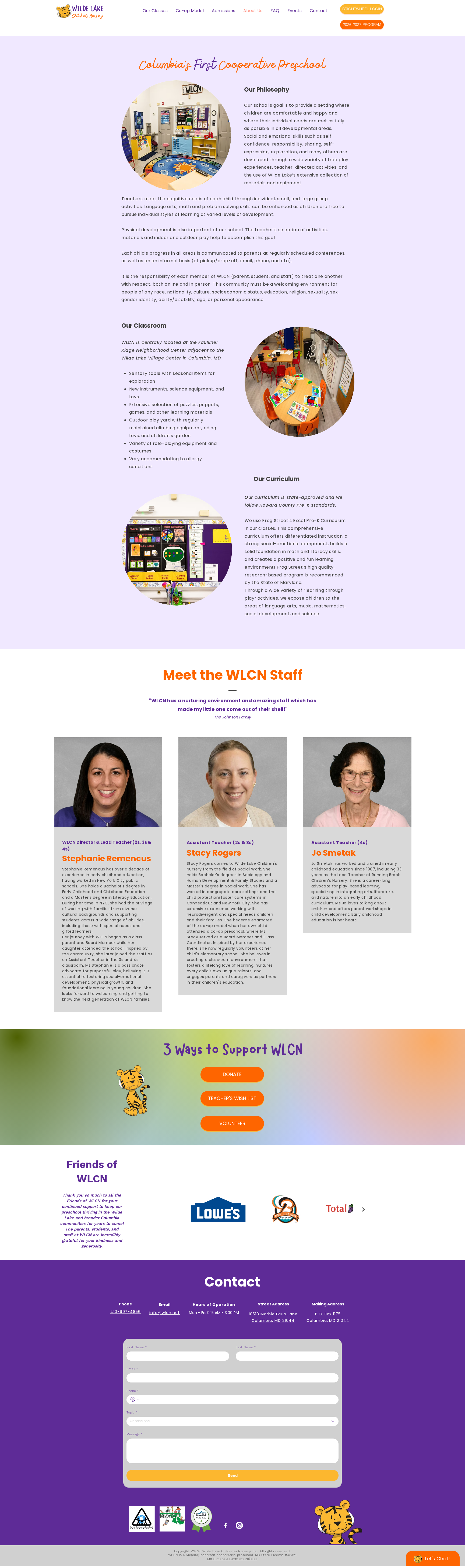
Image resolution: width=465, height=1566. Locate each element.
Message (134, 1434)
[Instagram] (239, 1525)
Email (132, 1369)
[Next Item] (363, 1209)
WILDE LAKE (87, 7)
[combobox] (232, 1421)
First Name (136, 1347)
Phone (132, 1391)
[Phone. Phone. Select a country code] (135, 1399)
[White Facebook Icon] (225, 1525)
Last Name (246, 1347)
